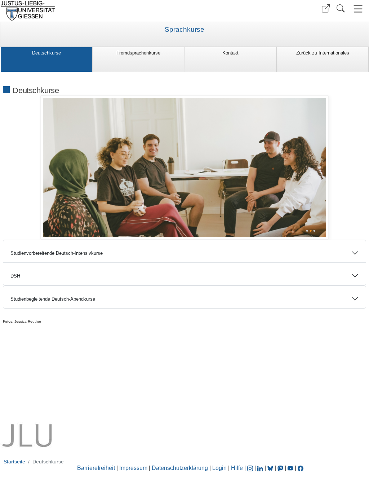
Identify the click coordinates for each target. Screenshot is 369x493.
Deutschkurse (46, 53)
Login (220, 468)
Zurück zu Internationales (322, 53)
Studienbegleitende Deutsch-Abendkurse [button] (52, 299)
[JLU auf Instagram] (250, 468)
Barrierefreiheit (96, 468)
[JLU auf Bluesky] (271, 468)
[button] (326, 8)
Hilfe (237, 468)
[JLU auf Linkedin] (260, 468)
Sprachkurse (184, 29)
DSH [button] (15, 276)
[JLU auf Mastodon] (281, 468)
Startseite (14, 461)
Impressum (133, 468)
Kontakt (230, 53)
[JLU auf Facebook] (300, 468)
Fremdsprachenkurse (138, 53)
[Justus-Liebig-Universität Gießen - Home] (91, 11)
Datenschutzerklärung (180, 468)
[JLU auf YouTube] (290, 468)
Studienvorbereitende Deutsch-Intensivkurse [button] (56, 253)
